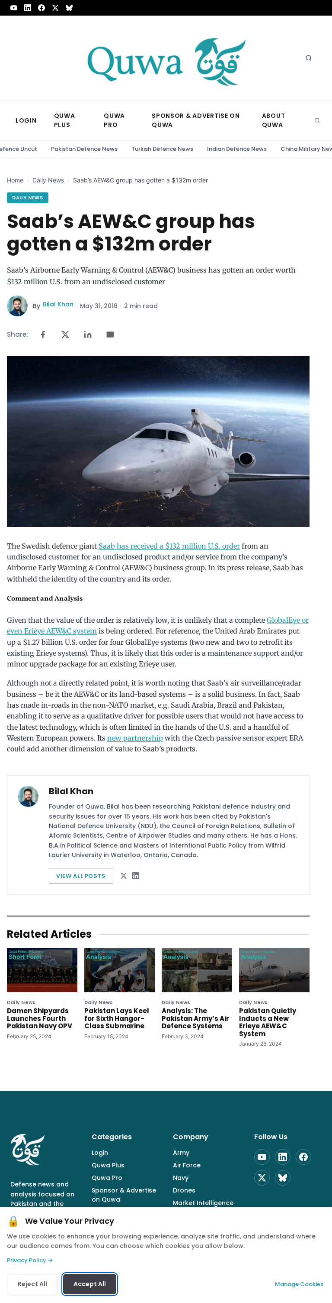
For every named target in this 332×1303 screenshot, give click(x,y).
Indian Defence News (237, 149)
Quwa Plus (108, 1165)
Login (100, 1152)
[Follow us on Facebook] (41, 7)
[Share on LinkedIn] (88, 334)
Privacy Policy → (30, 1260)
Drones (184, 1190)
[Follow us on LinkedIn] (27, 7)
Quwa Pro (107, 1177)
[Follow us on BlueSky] (69, 7)
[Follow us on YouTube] (13, 7)
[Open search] (308, 58)
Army (181, 1152)
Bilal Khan (58, 304)
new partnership (135, 738)
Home (15, 180)
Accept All (89, 1284)
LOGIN (26, 120)
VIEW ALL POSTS (81, 876)
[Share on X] (65, 334)
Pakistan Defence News (84, 149)
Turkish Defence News (162, 149)
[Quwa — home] (166, 58)
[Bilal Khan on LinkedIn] (135, 875)
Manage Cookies (299, 1284)
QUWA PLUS (64, 120)
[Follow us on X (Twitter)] (55, 7)
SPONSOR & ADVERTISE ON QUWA (195, 120)
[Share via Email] (110, 334)
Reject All (32, 1284)
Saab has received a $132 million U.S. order (169, 546)
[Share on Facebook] (43, 334)
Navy (180, 1177)
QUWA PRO (114, 120)
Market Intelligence (203, 1203)
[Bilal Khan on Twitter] (123, 875)
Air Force (187, 1165)
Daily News (48, 180)
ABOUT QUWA (273, 120)
